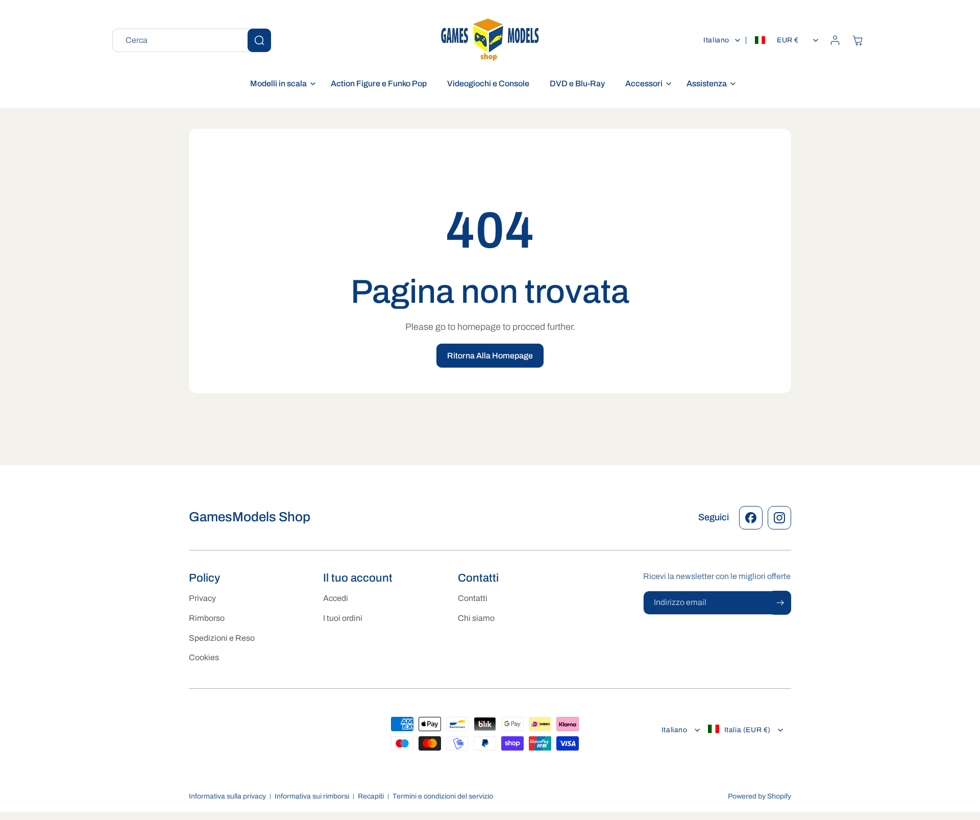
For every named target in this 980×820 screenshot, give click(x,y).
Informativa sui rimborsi (312, 796)
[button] (280, 84)
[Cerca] (259, 40)
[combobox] (192, 40)
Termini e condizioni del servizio (443, 796)
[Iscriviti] (780, 603)
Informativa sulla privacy (227, 796)
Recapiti (371, 796)
